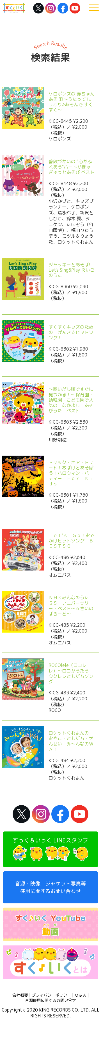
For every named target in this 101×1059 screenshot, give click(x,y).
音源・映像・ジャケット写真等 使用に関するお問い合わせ (50, 887)
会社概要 (20, 995)
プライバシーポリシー (51, 995)
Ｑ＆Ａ (80, 995)
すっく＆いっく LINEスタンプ (50, 840)
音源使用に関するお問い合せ (50, 1000)
